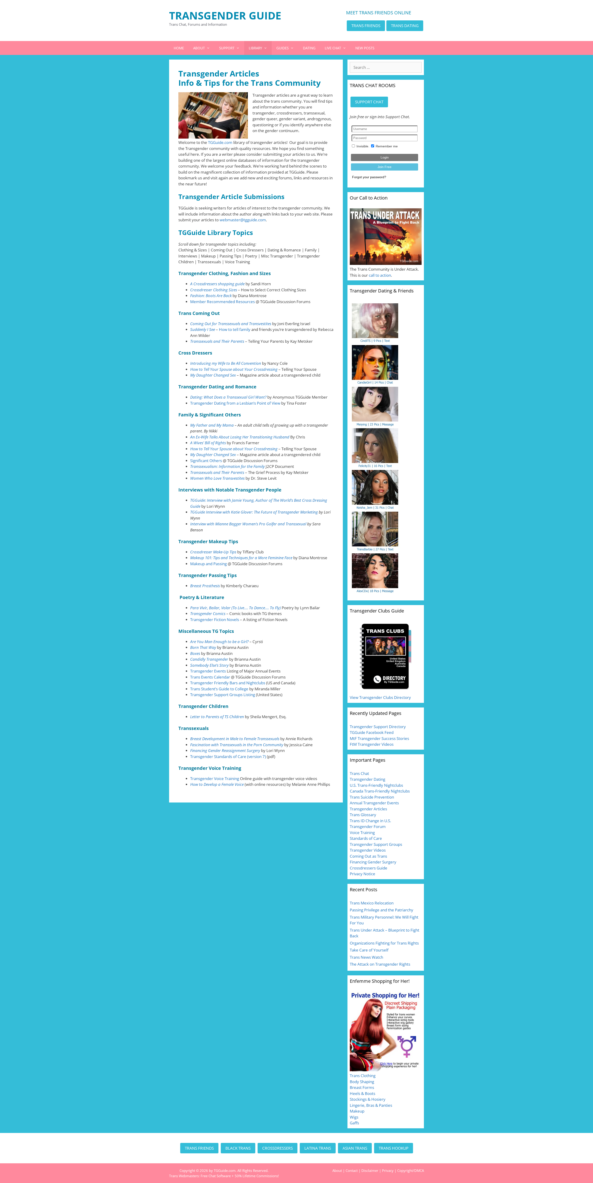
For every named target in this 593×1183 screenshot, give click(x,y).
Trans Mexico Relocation (372, 903)
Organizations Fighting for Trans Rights (384, 943)
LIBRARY (255, 48)
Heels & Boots (362, 1093)
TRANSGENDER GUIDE (225, 15)
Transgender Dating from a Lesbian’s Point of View (235, 403)
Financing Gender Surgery (373, 862)
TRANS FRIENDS (365, 25)
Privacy (388, 1170)
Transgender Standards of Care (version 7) (228, 756)
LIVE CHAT (333, 48)
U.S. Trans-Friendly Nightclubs (376, 785)
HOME (179, 48)
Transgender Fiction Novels (214, 619)
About (337, 1170)
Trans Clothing (362, 1075)
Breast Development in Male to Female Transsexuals (234, 738)
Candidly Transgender (209, 659)
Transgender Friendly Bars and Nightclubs (227, 682)
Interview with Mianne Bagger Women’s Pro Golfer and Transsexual (248, 523)
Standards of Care (366, 838)
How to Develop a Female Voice (217, 784)
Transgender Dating (367, 779)
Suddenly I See (202, 329)
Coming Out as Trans (368, 856)
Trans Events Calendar (210, 677)
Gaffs (354, 1123)
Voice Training (362, 832)
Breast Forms (362, 1087)
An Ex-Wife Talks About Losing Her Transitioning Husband (239, 437)
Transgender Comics (207, 613)
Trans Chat (359, 773)
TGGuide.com (220, 142)
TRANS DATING (405, 25)
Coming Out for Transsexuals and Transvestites (230, 323)
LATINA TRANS (317, 1148)
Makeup (357, 1111)
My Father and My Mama (212, 425)
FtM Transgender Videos (372, 744)
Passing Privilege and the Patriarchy (381, 910)
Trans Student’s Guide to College (219, 688)
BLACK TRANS (238, 1148)
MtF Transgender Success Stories (379, 738)
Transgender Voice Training (214, 778)
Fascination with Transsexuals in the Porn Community (236, 744)
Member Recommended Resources (222, 301)
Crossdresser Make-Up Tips (213, 552)
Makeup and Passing (208, 563)
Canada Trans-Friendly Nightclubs (380, 791)
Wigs (354, 1117)
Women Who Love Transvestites (217, 478)
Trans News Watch (366, 957)
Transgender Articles (368, 809)
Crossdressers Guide (368, 868)
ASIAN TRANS (355, 1148)
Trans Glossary (363, 814)
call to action (380, 275)
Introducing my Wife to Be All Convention (225, 363)
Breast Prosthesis (205, 585)
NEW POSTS (364, 48)
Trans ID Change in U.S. (370, 820)
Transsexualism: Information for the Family (227, 466)
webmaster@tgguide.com (243, 219)
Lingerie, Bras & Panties (371, 1105)
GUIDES (282, 48)
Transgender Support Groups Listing (222, 694)
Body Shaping (362, 1081)
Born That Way (203, 647)
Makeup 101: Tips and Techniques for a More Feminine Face (241, 557)
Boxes (195, 653)
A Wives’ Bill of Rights (208, 442)
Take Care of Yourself (369, 950)
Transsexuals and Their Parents (217, 341)
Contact (352, 1170)
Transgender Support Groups (376, 844)
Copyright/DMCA (410, 1170)
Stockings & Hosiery (367, 1099)
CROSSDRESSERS (277, 1148)
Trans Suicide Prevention (372, 797)
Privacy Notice (362, 873)
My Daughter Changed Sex (213, 375)
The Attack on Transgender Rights (380, 964)
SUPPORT (226, 48)
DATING (309, 48)
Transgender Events (208, 671)
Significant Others (206, 460)
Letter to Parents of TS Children (217, 716)
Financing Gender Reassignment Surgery (225, 750)
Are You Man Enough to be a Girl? (219, 641)
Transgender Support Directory (378, 726)
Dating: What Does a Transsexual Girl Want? (228, 397)
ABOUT (199, 48)
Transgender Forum (368, 826)
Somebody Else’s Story (209, 665)
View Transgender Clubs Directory (380, 697)
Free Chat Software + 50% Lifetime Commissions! (240, 1175)
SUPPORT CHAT (369, 102)
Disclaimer (369, 1170)
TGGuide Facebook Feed (372, 732)
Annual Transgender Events (374, 803)
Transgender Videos (368, 850)
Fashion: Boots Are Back (211, 295)
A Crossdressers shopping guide (217, 283)
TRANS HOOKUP (393, 1148)
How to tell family (234, 329)
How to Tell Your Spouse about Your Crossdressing (234, 369)
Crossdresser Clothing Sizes (213, 289)
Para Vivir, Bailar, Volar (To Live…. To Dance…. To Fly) (235, 607)
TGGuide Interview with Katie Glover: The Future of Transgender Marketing (254, 512)
